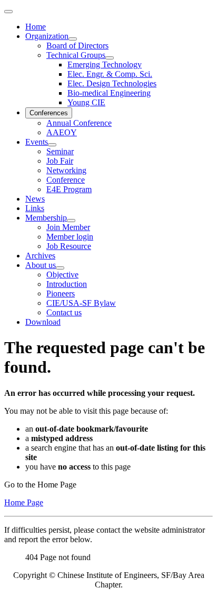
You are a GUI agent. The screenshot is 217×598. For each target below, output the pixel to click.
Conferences (48, 113)
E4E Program (69, 189)
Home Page (23, 502)
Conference (65, 179)
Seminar (60, 151)
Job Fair (59, 160)
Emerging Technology (104, 64)
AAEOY (61, 132)
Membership (46, 217)
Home (35, 26)
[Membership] (71, 220)
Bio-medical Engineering (109, 92)
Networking (66, 170)
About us (40, 265)
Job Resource (68, 246)
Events (36, 141)
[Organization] (72, 39)
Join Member (68, 227)
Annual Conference (79, 122)
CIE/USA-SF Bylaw (81, 302)
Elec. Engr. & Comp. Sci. (109, 73)
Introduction (66, 284)
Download (43, 321)
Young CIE (86, 102)
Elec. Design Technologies (111, 83)
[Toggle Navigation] (8, 11)
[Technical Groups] (109, 57)
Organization (46, 36)
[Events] (52, 144)
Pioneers (60, 293)
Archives (40, 255)
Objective (62, 274)
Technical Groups (75, 55)
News (35, 198)
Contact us (64, 312)
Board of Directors (77, 45)
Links (34, 208)
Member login (69, 236)
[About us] (60, 268)
